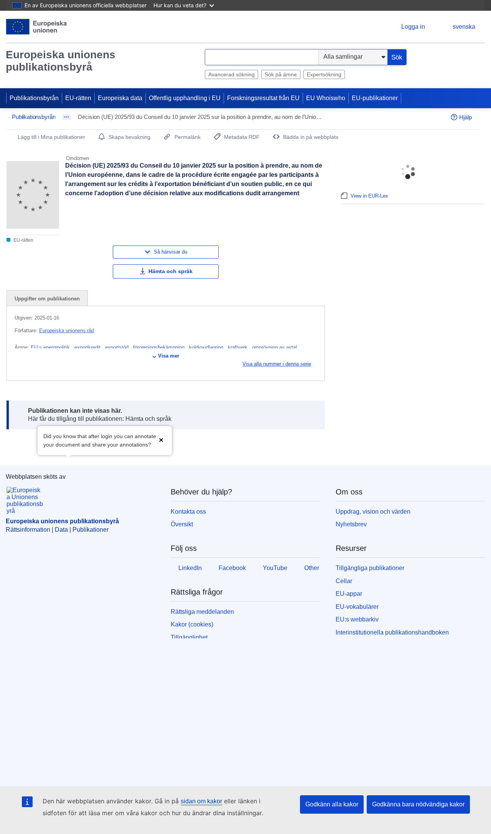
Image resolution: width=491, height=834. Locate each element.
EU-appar (349, 593)
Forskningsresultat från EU (263, 98)
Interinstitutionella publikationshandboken (392, 632)
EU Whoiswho (325, 98)
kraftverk (238, 347)
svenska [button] (464, 26)
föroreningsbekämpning (159, 347)
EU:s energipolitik (51, 347)
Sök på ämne (281, 74)
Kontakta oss (188, 511)
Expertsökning (324, 74)
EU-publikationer (375, 98)
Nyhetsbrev (351, 524)
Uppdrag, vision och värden (373, 511)
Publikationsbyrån (34, 98)
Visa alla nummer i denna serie (276, 364)
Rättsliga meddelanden (202, 611)
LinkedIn (190, 568)
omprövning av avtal (275, 347)
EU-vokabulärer (357, 606)
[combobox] (261, 57)
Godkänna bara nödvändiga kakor (418, 804)
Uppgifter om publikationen (47, 299)
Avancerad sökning (231, 74)
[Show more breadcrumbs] (66, 117)
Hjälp (465, 117)
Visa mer (168, 356)
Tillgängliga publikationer (370, 568)
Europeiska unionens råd (66, 330)
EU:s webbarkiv (357, 619)
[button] (161, 440)
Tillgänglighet (189, 637)
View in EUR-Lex (369, 196)
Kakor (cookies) (192, 624)
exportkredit (88, 347)
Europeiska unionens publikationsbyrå (60, 61)
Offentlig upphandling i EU (185, 98)
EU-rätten (78, 98)
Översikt (182, 524)
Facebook (232, 568)
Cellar (344, 581)
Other (311, 568)
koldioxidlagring (207, 347)
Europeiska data (120, 98)
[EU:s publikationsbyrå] (36, 26)
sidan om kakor (201, 801)
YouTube (275, 568)
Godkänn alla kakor (331, 804)
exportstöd (117, 347)
